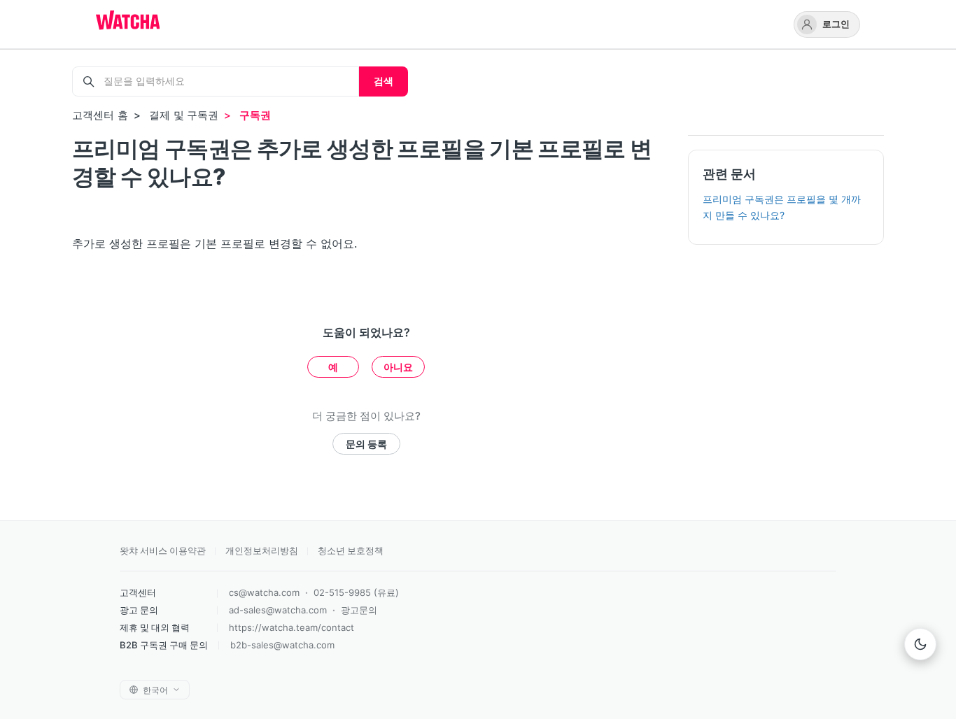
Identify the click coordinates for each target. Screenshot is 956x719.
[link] (827, 24)
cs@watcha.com (264, 592)
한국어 (155, 690)
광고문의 (359, 609)
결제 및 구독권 (183, 115)
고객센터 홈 (100, 115)
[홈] (128, 21)
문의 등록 (366, 444)
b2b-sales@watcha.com (282, 644)
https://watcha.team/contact (291, 627)
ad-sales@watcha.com (278, 609)
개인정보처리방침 (261, 550)
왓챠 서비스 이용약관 (163, 550)
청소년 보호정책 (351, 550)
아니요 (398, 367)
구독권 (255, 115)
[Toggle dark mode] (920, 644)
